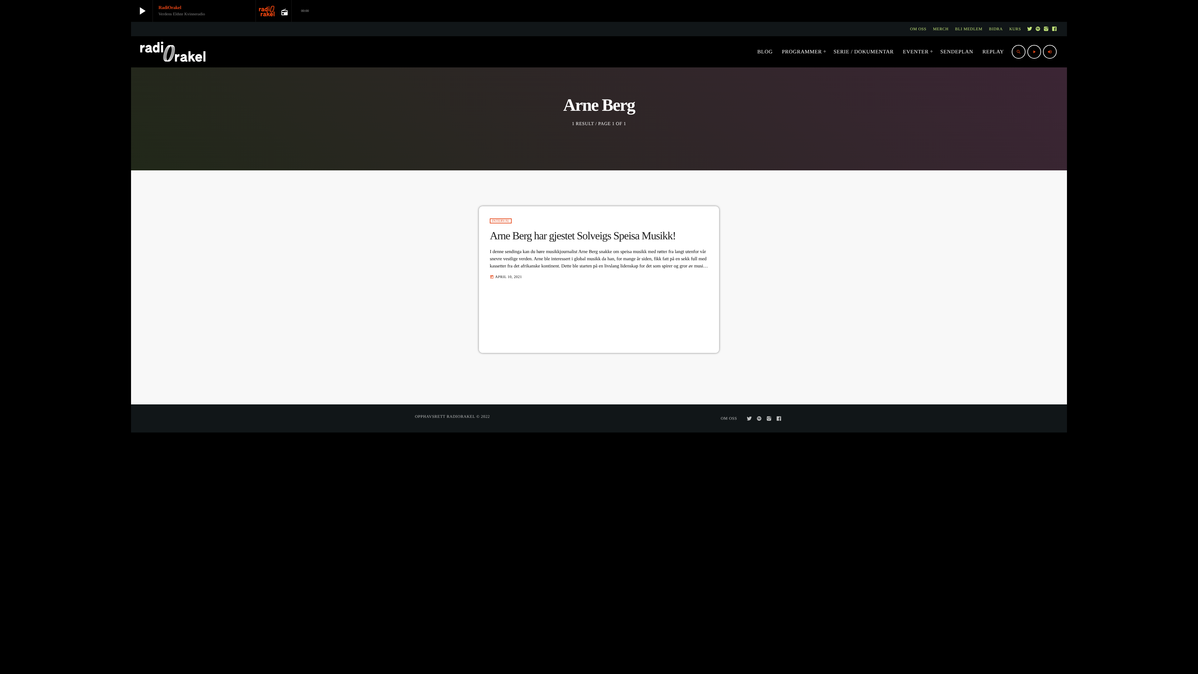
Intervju (500, 221)
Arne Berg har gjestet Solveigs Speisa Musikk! (583, 236)
